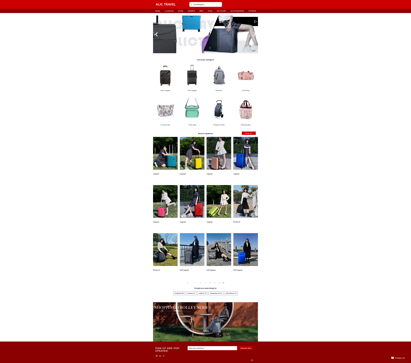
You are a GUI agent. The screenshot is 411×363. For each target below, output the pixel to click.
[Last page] (223, 283)
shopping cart (216, 293)
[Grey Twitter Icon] (156, 355)
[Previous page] (192, 283)
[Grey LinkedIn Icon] (160, 355)
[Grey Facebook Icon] (163, 355)
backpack (180, 293)
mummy (191, 293)
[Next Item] (254, 34)
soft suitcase (232, 293)
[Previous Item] (156, 34)
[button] (205, 322)
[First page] (187, 283)
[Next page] (219, 283)
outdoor (203, 293)
